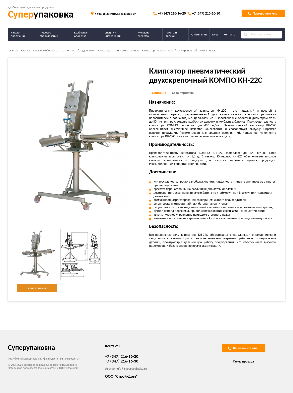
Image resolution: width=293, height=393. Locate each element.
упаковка (41, 15)
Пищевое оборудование (49, 34)
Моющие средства (143, 34)
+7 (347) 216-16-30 (206, 14)
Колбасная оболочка (81, 34)
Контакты (230, 34)
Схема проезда (243, 361)
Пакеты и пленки (171, 34)
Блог (215, 34)
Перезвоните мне (265, 13)
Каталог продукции (18, 34)
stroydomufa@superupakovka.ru (126, 368)
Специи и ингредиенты (113, 34)
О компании (199, 34)
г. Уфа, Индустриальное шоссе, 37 (115, 14)
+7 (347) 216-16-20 (172, 14)
